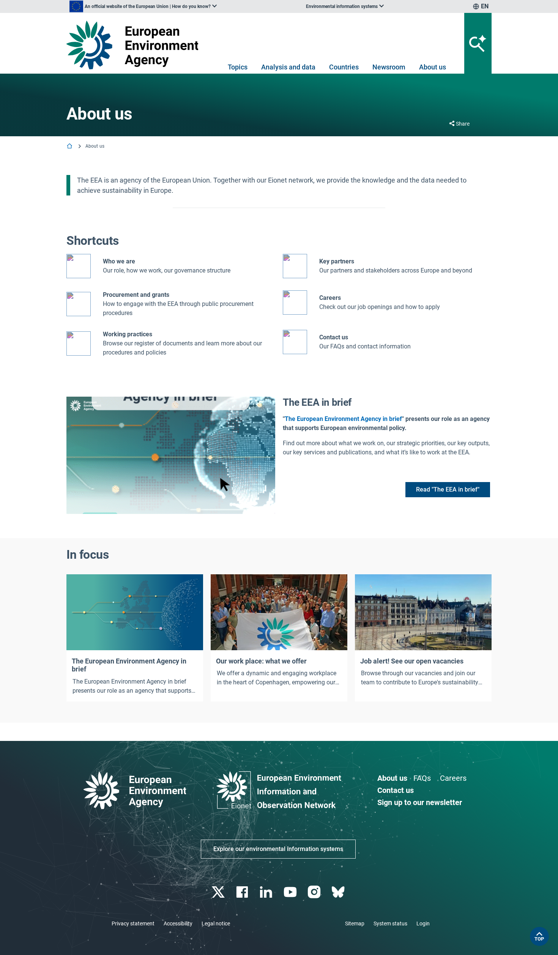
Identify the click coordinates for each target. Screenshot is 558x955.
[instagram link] (315, 892)
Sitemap (354, 923)
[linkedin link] (267, 892)
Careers (453, 778)
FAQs (422, 778)
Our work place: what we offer (261, 661)
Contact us (333, 337)
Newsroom (388, 67)
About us (432, 67)
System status (390, 923)
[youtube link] (291, 892)
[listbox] (143, 6)
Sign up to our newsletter (419, 802)
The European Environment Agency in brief (343, 418)
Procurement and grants (136, 294)
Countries (344, 67)
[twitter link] (219, 892)
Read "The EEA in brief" (447, 489)
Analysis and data (288, 67)
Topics (237, 67)
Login (423, 923)
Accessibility (178, 923)
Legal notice (216, 923)
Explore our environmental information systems (278, 849)
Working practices (127, 334)
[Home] (70, 147)
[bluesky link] (338, 892)
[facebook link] (243, 892)
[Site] (135, 44)
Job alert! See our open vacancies (411, 661)
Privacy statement (133, 923)
